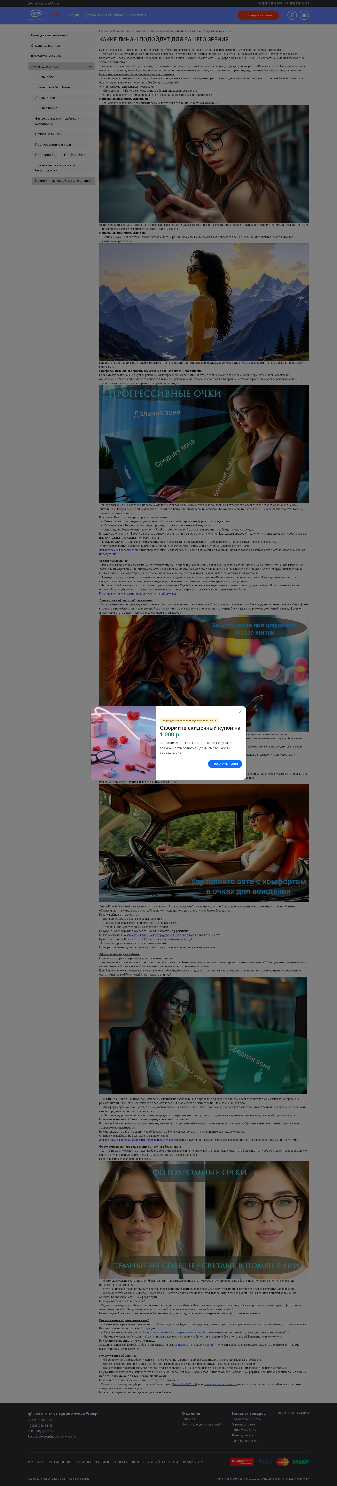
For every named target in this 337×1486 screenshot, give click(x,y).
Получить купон (225, 763)
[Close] (240, 712)
